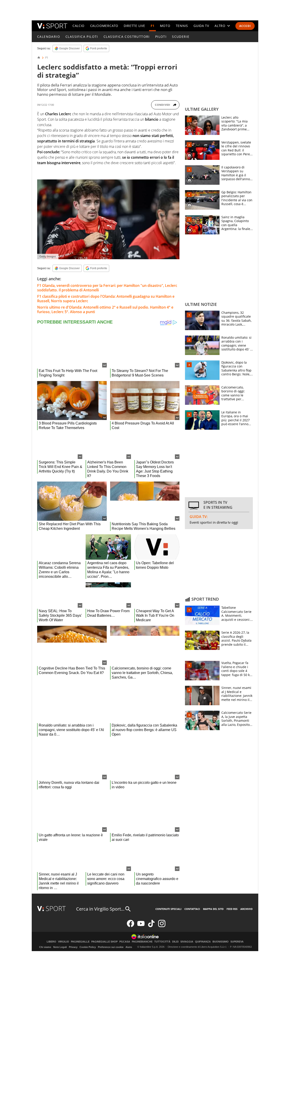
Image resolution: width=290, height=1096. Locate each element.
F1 (153, 25)
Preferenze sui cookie (110, 947)
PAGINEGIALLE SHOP (104, 941)
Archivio (246, 909)
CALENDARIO (48, 36)
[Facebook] (130, 926)
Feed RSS (232, 909)
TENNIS (182, 25)
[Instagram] (161, 926)
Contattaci (192, 909)
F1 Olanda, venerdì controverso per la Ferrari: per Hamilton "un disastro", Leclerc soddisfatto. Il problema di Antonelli (107, 288)
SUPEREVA (237, 941)
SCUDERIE (180, 36)
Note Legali (60, 947)
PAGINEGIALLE (80, 941)
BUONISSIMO (221, 941)
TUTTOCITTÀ (162, 941)
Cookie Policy (88, 947)
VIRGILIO (63, 941)
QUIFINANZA (203, 941)
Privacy (73, 947)
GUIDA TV (201, 25)
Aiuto (129, 947)
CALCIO (78, 25)
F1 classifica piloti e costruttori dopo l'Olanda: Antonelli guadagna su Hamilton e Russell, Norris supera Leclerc (105, 298)
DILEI (175, 941)
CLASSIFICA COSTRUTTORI (127, 36)
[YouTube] (141, 926)
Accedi (245, 26)
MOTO (165, 25)
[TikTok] (151, 926)
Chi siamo (45, 947)
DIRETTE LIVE (134, 25)
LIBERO (51, 941)
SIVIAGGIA (186, 941)
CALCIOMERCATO (104, 25)
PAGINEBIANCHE (142, 941)
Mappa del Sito (213, 909)
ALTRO (220, 25)
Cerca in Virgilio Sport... (100, 909)
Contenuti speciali (168, 909)
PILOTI (161, 36)
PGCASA (124, 941)
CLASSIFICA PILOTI (81, 36)
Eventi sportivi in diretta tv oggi (214, 522)
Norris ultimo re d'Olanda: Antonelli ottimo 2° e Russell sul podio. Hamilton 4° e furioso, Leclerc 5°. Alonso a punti (105, 309)
